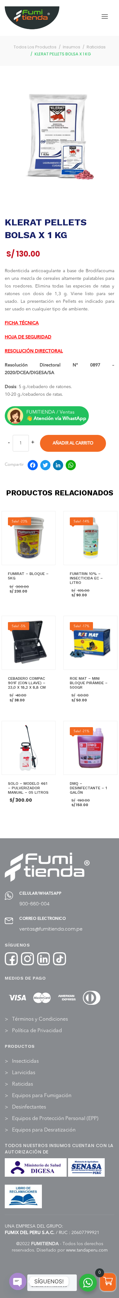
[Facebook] (32, 466)
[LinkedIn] (58, 466)
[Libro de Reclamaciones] (23, 1196)
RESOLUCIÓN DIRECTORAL (34, 351)
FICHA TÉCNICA (22, 323)
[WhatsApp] (70, 466)
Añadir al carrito (73, 443)
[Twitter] (45, 466)
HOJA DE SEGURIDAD (28, 337)
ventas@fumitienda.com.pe (51, 929)
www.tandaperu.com (87, 1250)
